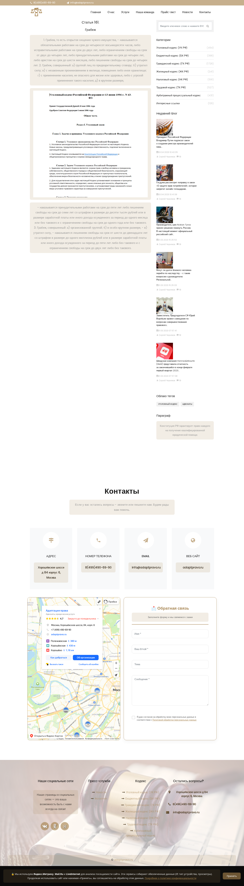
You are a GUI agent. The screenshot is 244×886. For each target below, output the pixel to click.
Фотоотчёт (101, 799)
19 (180, 156)
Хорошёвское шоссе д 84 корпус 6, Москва (51, 572)
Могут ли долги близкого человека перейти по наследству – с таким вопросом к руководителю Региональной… (173, 275)
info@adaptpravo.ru (82, 2)
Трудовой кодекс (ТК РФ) (185, 87)
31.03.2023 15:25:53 (167, 239)
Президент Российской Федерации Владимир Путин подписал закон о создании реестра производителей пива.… (174, 142)
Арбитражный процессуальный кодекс (185, 95)
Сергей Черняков (166, 156)
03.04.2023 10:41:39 (167, 194)
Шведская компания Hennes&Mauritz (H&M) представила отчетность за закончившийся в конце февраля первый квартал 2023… (175, 365)
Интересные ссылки (185, 103)
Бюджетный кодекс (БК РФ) (185, 55)
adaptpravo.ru (193, 567)
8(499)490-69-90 (44, 2)
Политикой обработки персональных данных (174, 719)
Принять (232, 876)
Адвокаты (187, 404)
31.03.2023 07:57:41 (167, 330)
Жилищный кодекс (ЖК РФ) (185, 71)
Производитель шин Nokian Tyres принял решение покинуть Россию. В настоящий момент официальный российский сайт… (174, 229)
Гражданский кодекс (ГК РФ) (185, 63)
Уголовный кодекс (167, 404)
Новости (101, 792)
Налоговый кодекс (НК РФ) (185, 79)
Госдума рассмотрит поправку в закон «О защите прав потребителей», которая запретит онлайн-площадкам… (176, 186)
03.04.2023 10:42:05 (168, 152)
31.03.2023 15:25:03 (167, 285)
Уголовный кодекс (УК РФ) (185, 47)
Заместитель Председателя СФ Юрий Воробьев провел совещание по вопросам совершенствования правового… (175, 320)
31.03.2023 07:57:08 (167, 376)
